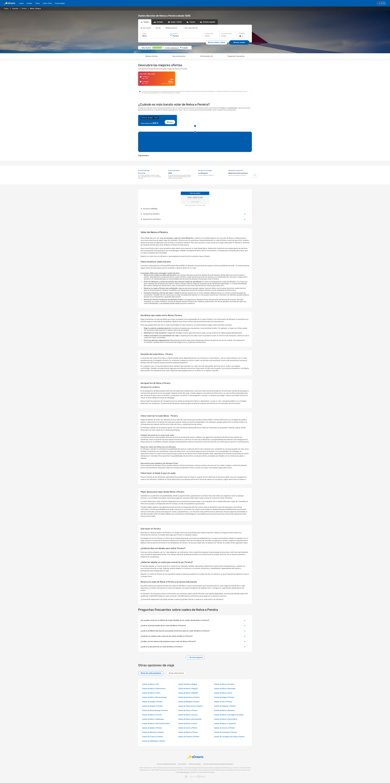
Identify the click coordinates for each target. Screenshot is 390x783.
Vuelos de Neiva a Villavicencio (153, 689)
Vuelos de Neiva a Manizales (224, 689)
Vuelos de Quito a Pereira (187, 728)
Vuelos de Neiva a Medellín (188, 693)
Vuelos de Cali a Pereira (223, 702)
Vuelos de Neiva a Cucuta (152, 715)
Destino (175, 33)
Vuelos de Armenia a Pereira (188, 697)
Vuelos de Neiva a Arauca (187, 715)
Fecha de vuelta (226, 33)
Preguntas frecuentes (235, 56)
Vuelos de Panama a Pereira (188, 737)
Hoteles (29, 3)
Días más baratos (178, 56)
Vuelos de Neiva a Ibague (187, 684)
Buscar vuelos (239, 42)
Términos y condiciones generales (166, 764)
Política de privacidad (195, 764)
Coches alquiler (60, 3)
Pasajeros (242, 33)
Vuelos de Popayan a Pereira (225, 706)
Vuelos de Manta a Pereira (188, 732)
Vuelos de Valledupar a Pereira (153, 741)
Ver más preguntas (196, 657)
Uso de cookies (182, 764)
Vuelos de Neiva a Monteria (224, 710)
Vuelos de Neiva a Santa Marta (225, 719)
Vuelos (21, 3)
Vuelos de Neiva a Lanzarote (225, 723)
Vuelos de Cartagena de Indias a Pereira (229, 737)
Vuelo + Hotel (47, 3)
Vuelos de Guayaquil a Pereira (225, 732)
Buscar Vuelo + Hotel (216, 42)
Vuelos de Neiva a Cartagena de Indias (228, 715)
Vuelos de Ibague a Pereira (224, 697)
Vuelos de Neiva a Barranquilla (189, 719)
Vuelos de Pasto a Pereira (187, 710)
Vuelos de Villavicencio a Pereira (190, 706)
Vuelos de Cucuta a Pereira (224, 728)
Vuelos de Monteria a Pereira (153, 732)
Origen (144, 33)
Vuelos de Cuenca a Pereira (152, 737)
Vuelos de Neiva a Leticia (187, 723)
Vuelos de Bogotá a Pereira (152, 706)
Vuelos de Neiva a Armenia (224, 684)
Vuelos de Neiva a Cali (150, 684)
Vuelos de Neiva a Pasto (151, 693)
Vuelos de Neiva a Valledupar (153, 719)
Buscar (170, 122)
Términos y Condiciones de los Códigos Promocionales (218, 764)
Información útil (206, 56)
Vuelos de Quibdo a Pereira (152, 702)
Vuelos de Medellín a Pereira (188, 702)
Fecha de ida (209, 33)
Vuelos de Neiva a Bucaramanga (154, 697)
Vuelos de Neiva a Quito (223, 693)
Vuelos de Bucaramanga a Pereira (155, 710)
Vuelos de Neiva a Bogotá (188, 689)
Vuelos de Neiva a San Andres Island (156, 723)
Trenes (37, 3)
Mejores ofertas (152, 56)
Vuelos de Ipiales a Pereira (152, 728)
